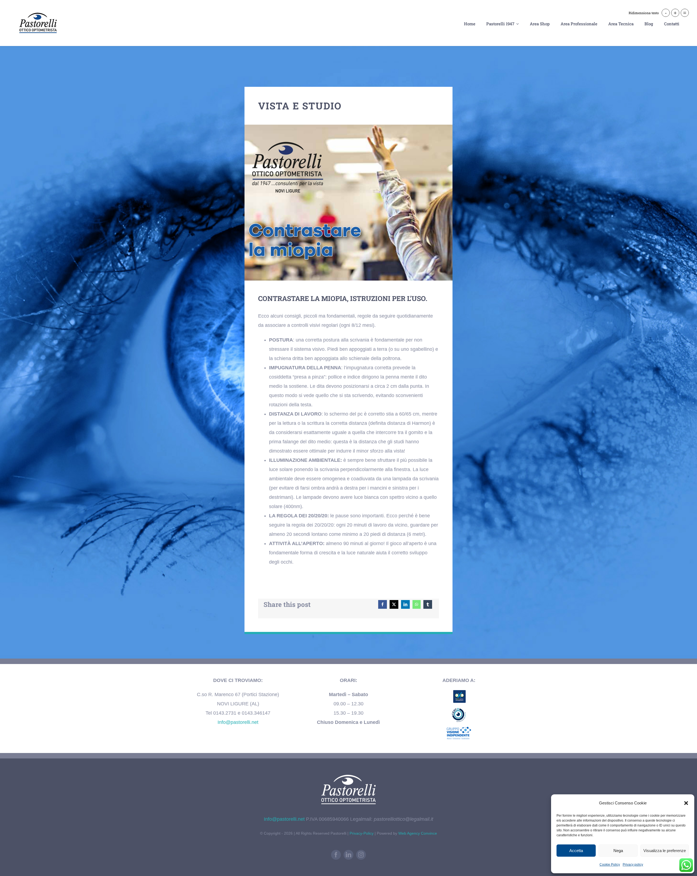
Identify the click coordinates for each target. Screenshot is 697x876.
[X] (394, 604)
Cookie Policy (610, 864)
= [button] (684, 13)
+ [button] (675, 13)
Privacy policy (633, 864)
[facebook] (336, 855)
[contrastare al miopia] (348, 127)
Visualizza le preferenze (664, 850)
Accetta (576, 850)
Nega (618, 850)
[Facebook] (382, 604)
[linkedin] (348, 855)
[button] (686, 803)
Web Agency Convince (417, 833)
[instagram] (361, 855)
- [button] (666, 13)
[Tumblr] (427, 604)
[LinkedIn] (405, 604)
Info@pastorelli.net (238, 722)
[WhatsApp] (416, 604)
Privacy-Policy (362, 833)
